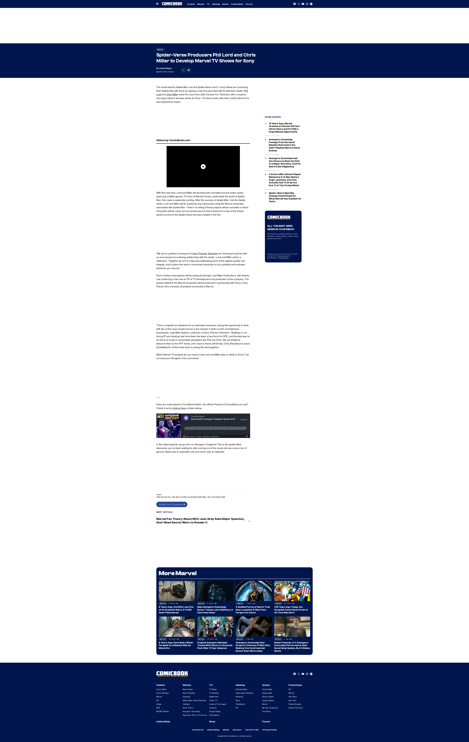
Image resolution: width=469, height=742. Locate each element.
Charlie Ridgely (165, 68)
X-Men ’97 (213, 700)
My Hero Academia (270, 707)
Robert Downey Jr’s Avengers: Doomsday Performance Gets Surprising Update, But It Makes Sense (292, 646)
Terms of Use (283, 256)
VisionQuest (214, 715)
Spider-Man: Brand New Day (194, 700)
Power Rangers (295, 704)
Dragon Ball (267, 693)
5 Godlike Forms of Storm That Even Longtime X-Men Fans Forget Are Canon (253, 610)
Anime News (267, 689)
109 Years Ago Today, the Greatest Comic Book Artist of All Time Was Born (291, 610)
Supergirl (186, 696)
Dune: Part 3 (188, 707)
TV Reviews (214, 693)
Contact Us (198, 730)
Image (158, 704)
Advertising (213, 730)
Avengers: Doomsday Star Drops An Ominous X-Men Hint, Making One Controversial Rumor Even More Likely (253, 646)
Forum (249, 4)
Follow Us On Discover (171, 504)
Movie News (188, 689)
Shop (212, 721)
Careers (237, 730)
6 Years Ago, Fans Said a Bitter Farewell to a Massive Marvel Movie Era (176, 645)
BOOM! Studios (162, 711)
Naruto (265, 704)
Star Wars (293, 696)
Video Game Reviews (244, 693)
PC (237, 707)
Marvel (160, 49)
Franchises (295, 685)
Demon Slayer (268, 696)
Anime (225, 4)
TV (208, 4)
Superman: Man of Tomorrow (195, 715)
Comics (191, 4)
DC (157, 700)
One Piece (266, 711)
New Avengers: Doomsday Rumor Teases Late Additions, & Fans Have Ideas (215, 610)
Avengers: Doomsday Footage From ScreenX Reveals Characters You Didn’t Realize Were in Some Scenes (284, 145)
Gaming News (241, 689)
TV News (213, 689)
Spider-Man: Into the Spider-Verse (211, 497)
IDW (158, 707)
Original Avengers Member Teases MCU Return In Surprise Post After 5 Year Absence (214, 645)
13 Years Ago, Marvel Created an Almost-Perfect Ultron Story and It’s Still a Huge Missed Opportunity (284, 127)
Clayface (186, 704)
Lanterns (212, 707)
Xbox (238, 700)
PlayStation (240, 704)
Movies (200, 4)
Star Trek (292, 700)
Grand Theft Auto (296, 707)
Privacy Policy (283, 258)
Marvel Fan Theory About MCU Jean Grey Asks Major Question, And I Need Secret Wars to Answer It (200, 520)
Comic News (161, 689)
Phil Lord (171, 497)
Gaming (216, 4)
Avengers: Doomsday (191, 711)
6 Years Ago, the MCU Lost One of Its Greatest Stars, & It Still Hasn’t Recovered (176, 610)
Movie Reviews (189, 693)
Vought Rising (214, 711)
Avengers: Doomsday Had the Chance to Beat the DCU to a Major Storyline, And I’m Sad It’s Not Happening (285, 162)
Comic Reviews (162, 693)
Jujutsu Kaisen (268, 700)
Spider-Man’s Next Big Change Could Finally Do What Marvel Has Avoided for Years (285, 197)
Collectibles (237, 4)
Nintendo (239, 696)
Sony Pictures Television (205, 253)
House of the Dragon (217, 704)
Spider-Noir (214, 696)
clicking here (179, 408)
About (226, 730)
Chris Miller (172, 94)
